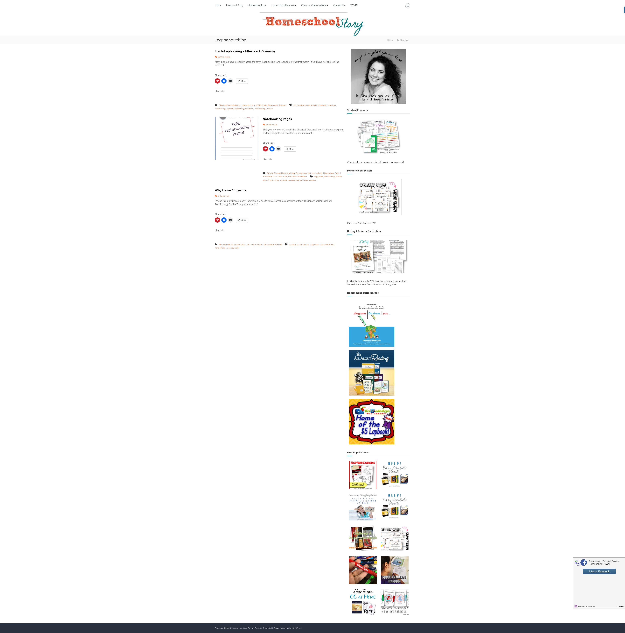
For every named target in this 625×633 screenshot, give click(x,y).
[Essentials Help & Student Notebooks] (394, 506)
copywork (318, 176)
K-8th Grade (261, 105)
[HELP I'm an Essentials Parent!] (394, 474)
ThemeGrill (268, 628)
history (339, 176)
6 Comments (223, 196)
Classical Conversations (313, 5)
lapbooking (239, 108)
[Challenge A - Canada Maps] (362, 474)
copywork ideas (327, 244)
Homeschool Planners (282, 5)
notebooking (260, 108)
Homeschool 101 (257, 5)
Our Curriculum (280, 176)
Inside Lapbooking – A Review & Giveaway (245, 51)
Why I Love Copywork (230, 190)
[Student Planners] (378, 136)
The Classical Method (297, 176)
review (270, 108)
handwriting (220, 108)
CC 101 (270, 173)
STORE (353, 5)
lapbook (230, 108)
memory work (233, 248)
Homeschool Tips (330, 173)
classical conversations (307, 105)
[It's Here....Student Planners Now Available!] (394, 602)
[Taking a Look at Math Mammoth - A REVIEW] (394, 570)
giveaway (322, 105)
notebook (249, 108)
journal (266, 180)
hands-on (331, 105)
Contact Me (339, 5)
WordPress (297, 628)
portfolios (304, 180)
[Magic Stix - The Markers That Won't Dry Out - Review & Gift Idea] (362, 570)
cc (295, 105)
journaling (274, 180)
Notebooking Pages (277, 119)
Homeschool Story (239, 628)
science (312, 180)
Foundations (301, 173)
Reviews (282, 105)
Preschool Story (234, 5)
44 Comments (224, 57)
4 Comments (271, 124)
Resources (273, 105)
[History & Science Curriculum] (378, 256)
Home (218, 5)
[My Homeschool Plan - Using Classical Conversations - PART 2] (362, 602)
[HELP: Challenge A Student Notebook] (362, 538)
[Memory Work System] (378, 197)
